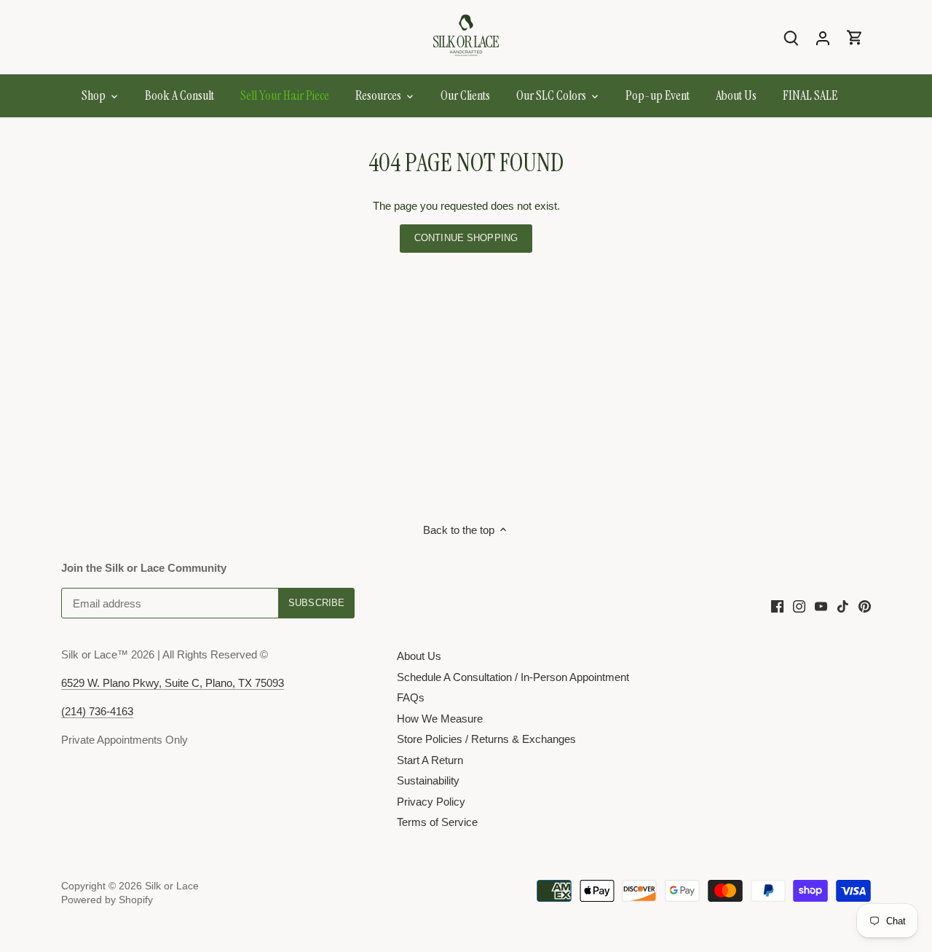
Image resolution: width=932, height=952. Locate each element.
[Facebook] (777, 605)
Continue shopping (466, 237)
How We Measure (440, 718)
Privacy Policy (431, 801)
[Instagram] (799, 605)
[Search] (791, 37)
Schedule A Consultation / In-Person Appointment (513, 677)
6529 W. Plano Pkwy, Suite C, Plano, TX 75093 (172, 683)
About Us (419, 656)
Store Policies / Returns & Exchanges (486, 739)
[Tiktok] (843, 605)
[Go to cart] (855, 37)
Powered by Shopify (107, 899)
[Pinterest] (864, 605)
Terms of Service (437, 822)
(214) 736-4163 (97, 711)
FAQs (410, 697)
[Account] (823, 37)
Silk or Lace (172, 886)
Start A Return (430, 760)
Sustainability (428, 780)
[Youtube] (821, 605)
